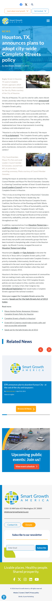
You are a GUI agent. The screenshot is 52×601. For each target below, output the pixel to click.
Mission (15, 593)
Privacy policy (34, 593)
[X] (26, 4)
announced (44, 100)
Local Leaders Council (12, 187)
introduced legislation (12, 288)
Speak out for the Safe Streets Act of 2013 (21, 330)
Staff (27, 593)
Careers (21, 593)
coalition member (10, 228)
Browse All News (25, 409)
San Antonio (29, 252)
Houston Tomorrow (38, 225)
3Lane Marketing (28, 596)
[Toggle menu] (48, 21)
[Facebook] (21, 4)
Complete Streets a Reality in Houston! (20, 318)
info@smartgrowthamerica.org (16, 512)
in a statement (12, 135)
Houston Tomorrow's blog (14, 248)
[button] (31, 4)
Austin (16, 252)
